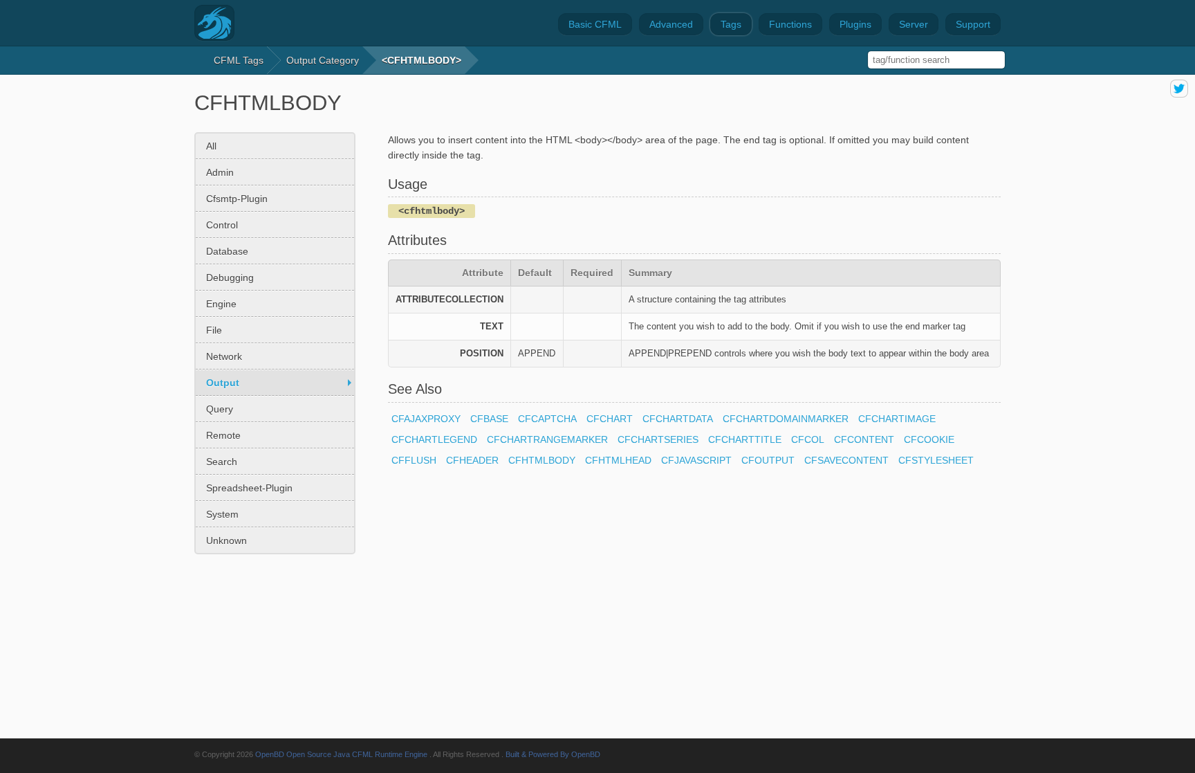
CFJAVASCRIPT (696, 460)
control (222, 224)
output (222, 382)
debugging (230, 277)
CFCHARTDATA (677, 418)
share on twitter (1179, 89)
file (214, 330)
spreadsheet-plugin (249, 487)
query (219, 409)
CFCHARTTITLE (744, 439)
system (222, 514)
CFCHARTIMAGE (897, 418)
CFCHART (609, 418)
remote (223, 435)
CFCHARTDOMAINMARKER (786, 418)
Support (973, 24)
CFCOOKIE (929, 439)
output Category (322, 60)
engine (221, 303)
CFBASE (489, 418)
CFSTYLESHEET (936, 460)
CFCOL (807, 439)
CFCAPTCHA (547, 418)
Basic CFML (595, 24)
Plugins (855, 24)
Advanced (671, 24)
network (224, 356)
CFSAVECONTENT (846, 460)
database (227, 251)
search (221, 461)
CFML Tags (238, 60)
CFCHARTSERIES (658, 439)
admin (220, 172)
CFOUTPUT (768, 460)
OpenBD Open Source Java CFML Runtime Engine (341, 754)
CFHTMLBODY (541, 460)
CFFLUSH (413, 460)
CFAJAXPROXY (426, 418)
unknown (226, 540)
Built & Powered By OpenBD (553, 754)
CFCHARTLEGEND (434, 439)
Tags (731, 24)
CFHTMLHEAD (618, 460)
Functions (790, 24)
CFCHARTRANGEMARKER (547, 439)
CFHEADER (472, 460)
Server (913, 24)
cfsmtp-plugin (237, 198)
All (211, 146)
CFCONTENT (864, 439)
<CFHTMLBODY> (421, 60)
